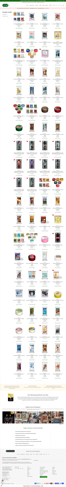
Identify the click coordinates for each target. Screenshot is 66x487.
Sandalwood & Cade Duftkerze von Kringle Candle (45, 264)
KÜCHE (18, 454)
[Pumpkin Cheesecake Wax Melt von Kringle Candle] (58, 274)
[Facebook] (56, 0)
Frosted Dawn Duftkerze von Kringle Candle (32, 98)
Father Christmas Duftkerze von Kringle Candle (32, 264)
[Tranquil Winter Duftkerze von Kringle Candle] (19, 348)
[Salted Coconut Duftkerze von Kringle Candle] (45, 72)
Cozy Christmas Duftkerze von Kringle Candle (44, 227)
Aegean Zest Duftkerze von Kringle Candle (32, 337)
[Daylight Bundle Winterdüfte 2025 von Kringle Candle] (19, 108)
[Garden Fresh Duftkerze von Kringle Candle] (58, 311)
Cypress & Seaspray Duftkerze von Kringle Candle (45, 24)
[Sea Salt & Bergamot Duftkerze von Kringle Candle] (45, 311)
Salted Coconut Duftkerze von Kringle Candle (44, 80)
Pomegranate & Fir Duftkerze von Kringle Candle (58, 374)
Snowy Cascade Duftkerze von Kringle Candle (44, 98)
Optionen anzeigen (32, 28)
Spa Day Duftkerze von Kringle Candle (44, 300)
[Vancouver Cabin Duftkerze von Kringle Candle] (45, 201)
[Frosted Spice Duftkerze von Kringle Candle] (45, 366)
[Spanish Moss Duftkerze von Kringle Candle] (32, 311)
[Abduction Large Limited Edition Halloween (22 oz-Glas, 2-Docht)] (32, 182)
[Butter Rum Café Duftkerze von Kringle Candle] (45, 348)
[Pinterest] (60, 0)
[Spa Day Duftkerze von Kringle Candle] (45, 293)
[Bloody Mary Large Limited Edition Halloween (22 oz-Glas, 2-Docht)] (19, 182)
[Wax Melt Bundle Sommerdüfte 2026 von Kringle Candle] (19, 16)
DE (48, 454)
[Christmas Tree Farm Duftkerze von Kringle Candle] (19, 127)
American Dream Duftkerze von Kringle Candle (45, 43)
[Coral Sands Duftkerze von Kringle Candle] (32, 35)
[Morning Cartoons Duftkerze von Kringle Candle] (58, 256)
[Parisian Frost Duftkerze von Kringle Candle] (58, 90)
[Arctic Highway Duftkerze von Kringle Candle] (32, 348)
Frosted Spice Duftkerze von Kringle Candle (45, 374)
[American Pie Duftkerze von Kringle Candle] (58, 16)
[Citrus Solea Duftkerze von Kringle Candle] (19, 35)
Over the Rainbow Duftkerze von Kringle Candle (19, 301)
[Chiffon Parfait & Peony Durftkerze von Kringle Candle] (19, 330)
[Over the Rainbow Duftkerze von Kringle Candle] (19, 293)
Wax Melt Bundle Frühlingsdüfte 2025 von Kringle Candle (19, 245)
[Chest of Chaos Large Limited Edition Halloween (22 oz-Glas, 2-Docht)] (45, 164)
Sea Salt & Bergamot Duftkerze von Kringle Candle (45, 319)
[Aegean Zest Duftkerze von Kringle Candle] (32, 330)
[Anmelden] (61, 5)
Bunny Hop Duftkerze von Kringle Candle (45, 61)
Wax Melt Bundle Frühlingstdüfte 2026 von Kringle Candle (19, 61)
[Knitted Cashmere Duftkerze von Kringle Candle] (19, 274)
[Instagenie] (62, 424)
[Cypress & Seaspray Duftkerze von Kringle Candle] (45, 16)
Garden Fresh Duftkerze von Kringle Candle (57, 319)
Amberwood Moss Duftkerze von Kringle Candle (32, 227)
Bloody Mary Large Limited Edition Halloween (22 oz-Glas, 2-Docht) (19, 190)
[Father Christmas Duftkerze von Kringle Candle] (32, 256)
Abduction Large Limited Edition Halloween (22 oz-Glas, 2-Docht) (32, 190)
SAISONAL (40, 454)
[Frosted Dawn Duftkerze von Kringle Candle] (32, 90)
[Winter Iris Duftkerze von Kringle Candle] (32, 366)
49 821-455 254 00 (7, 468)
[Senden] (63, 460)
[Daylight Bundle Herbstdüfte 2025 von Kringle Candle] (58, 182)
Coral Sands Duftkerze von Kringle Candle (32, 43)
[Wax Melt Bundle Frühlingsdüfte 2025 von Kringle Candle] (19, 237)
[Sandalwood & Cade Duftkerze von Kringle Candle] (45, 256)
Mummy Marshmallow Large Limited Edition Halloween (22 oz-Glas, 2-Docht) (58, 153)
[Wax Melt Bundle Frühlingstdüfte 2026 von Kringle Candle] (19, 53)
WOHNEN (27, 454)
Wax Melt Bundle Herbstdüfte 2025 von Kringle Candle (44, 190)
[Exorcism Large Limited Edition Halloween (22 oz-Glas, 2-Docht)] (19, 164)
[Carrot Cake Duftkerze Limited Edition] (45, 330)
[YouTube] (61, 0)
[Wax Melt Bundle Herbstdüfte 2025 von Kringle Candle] (45, 182)
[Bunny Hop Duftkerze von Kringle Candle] (45, 53)
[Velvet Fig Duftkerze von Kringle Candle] (32, 201)
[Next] (62, 417)
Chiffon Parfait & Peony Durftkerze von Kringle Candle (19, 337)
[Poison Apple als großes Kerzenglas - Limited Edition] (58, 237)
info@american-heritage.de (34, 2)
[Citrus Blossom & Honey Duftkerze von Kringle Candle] (19, 90)
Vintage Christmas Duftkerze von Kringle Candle (32, 135)
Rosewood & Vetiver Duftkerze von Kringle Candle (58, 209)
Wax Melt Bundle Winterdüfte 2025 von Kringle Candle (32, 116)
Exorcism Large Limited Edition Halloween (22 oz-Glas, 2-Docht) (19, 172)
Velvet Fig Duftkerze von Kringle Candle (32, 208)
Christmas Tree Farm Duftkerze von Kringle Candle (19, 135)
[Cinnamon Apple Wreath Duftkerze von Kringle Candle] (58, 108)
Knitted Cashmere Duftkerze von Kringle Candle (19, 282)
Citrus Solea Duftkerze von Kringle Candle (19, 43)
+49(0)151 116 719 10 (44, 2)
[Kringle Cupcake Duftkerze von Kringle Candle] (45, 108)
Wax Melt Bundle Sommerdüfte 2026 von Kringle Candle (19, 24)
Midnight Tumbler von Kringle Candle (31, 300)
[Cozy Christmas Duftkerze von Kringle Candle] (45, 219)
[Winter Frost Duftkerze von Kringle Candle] (58, 330)
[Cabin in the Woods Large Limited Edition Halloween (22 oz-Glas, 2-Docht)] (58, 164)
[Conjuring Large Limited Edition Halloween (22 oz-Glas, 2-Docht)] (32, 164)
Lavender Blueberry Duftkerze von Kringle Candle (19, 264)
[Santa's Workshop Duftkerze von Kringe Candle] (58, 127)
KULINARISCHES (22, 454)
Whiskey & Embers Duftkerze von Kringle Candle (19, 209)
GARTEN (31, 454)
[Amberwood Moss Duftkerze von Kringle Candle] (32, 219)
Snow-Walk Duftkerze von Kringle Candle (45, 135)
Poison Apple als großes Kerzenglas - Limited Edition (57, 245)
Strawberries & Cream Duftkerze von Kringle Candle (32, 80)
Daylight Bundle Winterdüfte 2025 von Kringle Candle (19, 116)
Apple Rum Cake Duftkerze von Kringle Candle (19, 227)
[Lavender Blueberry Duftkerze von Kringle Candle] (19, 256)
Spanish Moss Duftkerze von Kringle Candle (32, 319)
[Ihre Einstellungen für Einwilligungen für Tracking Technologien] (1, 485)
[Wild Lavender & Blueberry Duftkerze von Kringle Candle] (58, 53)
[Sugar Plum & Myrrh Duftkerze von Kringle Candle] (19, 366)
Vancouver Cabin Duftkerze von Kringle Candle (44, 209)
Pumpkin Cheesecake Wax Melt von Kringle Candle (58, 282)
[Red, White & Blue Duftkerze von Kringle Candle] (32, 16)
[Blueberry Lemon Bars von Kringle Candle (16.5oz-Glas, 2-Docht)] (58, 35)
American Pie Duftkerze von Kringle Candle (57, 24)
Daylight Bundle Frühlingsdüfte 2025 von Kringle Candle (32, 245)
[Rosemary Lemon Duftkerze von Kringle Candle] (58, 293)
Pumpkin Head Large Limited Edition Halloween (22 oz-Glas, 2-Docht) (32, 153)
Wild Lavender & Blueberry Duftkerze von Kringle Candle (57, 61)
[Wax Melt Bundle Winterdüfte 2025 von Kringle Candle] (32, 108)
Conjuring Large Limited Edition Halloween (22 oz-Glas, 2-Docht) (32, 172)
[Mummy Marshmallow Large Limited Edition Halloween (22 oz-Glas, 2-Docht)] (58, 145)
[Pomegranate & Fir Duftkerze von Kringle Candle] (58, 366)
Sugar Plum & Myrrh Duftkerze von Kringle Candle (19, 374)
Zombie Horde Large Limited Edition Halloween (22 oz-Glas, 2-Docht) (19, 153)
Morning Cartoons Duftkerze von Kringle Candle (57, 264)
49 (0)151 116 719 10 (9, 470)
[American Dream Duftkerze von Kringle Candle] (45, 35)
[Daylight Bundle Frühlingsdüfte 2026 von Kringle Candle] (32, 53)
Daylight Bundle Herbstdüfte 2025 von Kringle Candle (57, 190)
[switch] (2, 484)
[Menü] (3, 479)
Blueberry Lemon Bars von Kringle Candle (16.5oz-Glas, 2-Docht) (58, 43)
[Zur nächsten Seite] (42, 381)
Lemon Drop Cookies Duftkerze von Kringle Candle (58, 80)
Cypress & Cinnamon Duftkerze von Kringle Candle (58, 356)
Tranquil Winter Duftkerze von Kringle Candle (19, 356)
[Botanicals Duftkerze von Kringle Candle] (45, 237)
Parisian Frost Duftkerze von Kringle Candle (57, 98)
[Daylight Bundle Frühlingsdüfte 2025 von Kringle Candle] (32, 237)
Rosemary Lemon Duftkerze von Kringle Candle (57, 301)
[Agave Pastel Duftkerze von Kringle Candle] (45, 274)
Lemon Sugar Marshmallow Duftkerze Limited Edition (57, 227)
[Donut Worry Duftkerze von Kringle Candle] (32, 274)
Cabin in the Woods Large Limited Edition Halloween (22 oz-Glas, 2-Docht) (58, 172)
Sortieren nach (4, 14)
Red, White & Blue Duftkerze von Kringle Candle (32, 24)
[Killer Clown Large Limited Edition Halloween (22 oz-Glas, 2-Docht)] (45, 145)
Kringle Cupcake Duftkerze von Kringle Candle (44, 116)
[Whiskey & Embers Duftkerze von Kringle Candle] (19, 201)
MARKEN (37, 454)
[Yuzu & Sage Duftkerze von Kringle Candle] (19, 311)
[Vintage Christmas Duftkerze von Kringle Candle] (32, 127)
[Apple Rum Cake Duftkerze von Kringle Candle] (19, 219)
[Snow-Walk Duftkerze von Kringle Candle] (45, 127)
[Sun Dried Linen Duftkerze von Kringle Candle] (19, 72)
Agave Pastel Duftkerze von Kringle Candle (45, 282)
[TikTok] (63, 0)
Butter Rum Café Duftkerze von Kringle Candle (44, 356)
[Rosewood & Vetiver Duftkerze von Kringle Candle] (58, 201)
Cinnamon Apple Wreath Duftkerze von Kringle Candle (57, 116)
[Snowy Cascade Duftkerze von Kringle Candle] (45, 90)
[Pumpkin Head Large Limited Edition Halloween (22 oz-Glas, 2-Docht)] (32, 145)
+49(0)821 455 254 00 (24, 2)
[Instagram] (58, 0)
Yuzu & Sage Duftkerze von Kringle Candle (19, 319)
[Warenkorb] (63, 5)
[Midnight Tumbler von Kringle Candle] (32, 293)
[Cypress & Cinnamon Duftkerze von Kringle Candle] (58, 348)
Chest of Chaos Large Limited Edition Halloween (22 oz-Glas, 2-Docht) (44, 172)
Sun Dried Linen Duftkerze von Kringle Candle (19, 80)
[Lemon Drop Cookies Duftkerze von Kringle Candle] (58, 72)
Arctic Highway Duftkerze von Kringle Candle (31, 356)
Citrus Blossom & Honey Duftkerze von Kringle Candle (19, 98)
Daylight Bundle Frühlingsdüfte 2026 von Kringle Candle (31, 61)
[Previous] (3, 417)
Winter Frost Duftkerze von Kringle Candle (58, 337)
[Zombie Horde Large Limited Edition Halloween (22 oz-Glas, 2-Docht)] (19, 145)
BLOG (44, 454)
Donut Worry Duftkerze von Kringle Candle (32, 282)
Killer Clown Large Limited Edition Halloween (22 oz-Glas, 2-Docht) (45, 153)
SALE (34, 454)
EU (46, 454)
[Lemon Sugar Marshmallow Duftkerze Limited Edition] (58, 219)
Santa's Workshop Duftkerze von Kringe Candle (57, 135)
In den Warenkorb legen (19, 28)
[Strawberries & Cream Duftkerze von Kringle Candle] (32, 72)
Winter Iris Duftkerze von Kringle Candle (32, 374)
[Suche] (60, 5)
